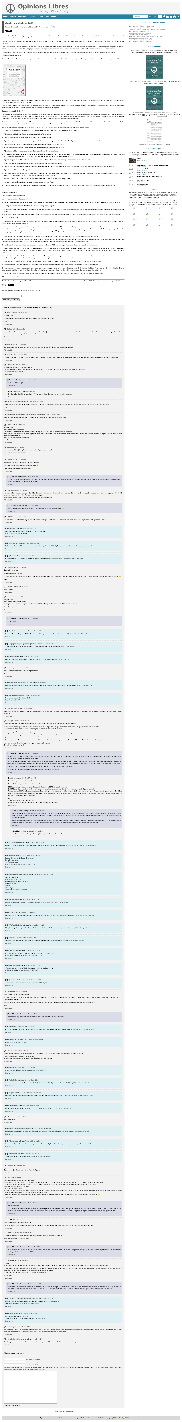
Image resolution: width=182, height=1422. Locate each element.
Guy (9, 1177)
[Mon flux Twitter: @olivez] (170, 17)
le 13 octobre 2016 (25, 1232)
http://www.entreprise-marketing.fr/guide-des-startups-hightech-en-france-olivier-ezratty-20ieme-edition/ (78, 404)
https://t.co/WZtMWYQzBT (72, 845)
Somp (10, 1260)
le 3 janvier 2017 (48, 1298)
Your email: (5, 294)
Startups (111, 281)
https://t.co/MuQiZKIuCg (49, 546)
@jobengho (13, 656)
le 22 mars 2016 (34, 543)
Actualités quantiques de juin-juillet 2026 (142, 26)
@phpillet (12, 528)
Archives (13, 16)
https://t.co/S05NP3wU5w (63, 1108)
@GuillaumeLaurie (15, 855)
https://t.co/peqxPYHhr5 (81, 1131)
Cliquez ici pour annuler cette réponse (13, 1356)
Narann (10, 1117)
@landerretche (13, 1141)
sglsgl (10, 459)
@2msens (12, 938)
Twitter (24, 528)
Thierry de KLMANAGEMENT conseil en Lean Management (26, 414)
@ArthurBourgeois (15, 631)
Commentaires (132, 1418)
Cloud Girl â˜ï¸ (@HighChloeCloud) (20, 874)
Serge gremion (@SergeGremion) (20, 644)
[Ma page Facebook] (164, 17)
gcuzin (9, 312)
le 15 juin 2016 (21, 1165)
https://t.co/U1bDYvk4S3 (86, 1029)
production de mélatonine (91, 248)
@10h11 (11, 912)
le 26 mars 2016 (27, 708)
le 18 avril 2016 (33, 1080)
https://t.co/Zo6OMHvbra (84, 685)
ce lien (38, 59)
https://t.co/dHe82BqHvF (39, 983)
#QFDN (152, 192)
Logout (140, 1418)
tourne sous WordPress (58, 1418)
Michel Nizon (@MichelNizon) (18, 682)
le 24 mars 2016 (37, 631)
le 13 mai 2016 (37, 1093)
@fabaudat (12, 1313)
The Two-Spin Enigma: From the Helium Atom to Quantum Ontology (151, 112)
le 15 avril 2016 (30, 1067)
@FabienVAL (13, 1026)
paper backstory (161, 116)
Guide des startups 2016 (19, 23)
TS (8, 1219)
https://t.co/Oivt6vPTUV (82, 1083)
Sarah (9, 447)
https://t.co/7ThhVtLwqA (61, 902)
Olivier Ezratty (93, 281)
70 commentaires (44, 27)
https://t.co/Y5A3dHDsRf (55, 558)
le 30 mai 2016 (46, 1128)
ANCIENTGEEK (13, 708)
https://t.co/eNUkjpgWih (57, 1144)
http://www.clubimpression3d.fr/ (13, 371)
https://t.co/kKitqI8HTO (88, 845)
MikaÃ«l (9, 354)
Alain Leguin (12, 1327)
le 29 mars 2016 (34, 899)
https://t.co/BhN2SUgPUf (67, 1083)
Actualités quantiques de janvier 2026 (141, 39)
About (53, 16)
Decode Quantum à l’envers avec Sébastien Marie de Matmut (147, 29)
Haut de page (106, 1418)
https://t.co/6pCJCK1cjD (12, 533)
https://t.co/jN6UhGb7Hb (51, 1301)
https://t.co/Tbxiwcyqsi (46, 902)
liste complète (150, 144)
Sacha (9, 329)
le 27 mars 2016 (32, 778)
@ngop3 (11, 1067)
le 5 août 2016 (18, 1219)
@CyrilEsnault (13, 543)
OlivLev (10, 991)
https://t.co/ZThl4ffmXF (87, 915)
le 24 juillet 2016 (20, 1177)
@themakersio (13, 1105)
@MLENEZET (13, 695)
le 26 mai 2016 (21, 1117)
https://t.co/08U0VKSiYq (39, 1070)
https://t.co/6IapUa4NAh (12, 864)
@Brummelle (13, 1154)
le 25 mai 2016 (34, 1105)
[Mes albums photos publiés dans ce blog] (160, 17)
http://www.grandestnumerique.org (54, 493)
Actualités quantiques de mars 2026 (140, 33)
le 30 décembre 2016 (22, 1260)
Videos (40, 16)
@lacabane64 (13, 899)
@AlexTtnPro (13, 1080)
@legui (11, 556)
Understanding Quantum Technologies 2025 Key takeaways (146, 81)
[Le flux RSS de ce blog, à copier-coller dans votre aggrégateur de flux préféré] (178, 17)
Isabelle (10, 567)
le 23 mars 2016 (22, 586)
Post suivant (70, 1411)
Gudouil (10, 1051)
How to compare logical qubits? (139, 34)
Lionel (9, 425)
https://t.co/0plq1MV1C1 (38, 1318)
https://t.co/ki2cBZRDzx (41, 928)
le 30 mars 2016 (35, 950)
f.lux (74, 250)
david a (9, 344)
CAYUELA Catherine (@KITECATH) (20, 1298)
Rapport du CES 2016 (78, 261)
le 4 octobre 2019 (36, 1339)
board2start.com (67, 431)
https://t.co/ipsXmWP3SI (18, 1042)
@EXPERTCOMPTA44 (16, 1039)
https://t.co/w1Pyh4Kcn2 (61, 659)
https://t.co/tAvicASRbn (77, 1095)
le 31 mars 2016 (36, 980)
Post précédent (60, 1411)
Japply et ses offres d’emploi (25, 1170)
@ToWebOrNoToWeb (16, 842)
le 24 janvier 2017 (32, 1313)
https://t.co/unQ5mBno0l (59, 915)
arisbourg (11, 668)
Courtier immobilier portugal (17, 1339)
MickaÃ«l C (11, 1232)
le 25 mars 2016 (23, 668)
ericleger (10, 721)
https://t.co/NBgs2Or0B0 (31, 1303)
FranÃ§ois (16, 391)
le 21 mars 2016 (21, 312)
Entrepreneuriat (103, 281)
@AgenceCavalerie (15, 1093)
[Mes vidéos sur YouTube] (174, 17)
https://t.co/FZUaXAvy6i (28, 864)
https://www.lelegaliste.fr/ (33, 1331)
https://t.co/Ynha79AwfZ (31, 970)
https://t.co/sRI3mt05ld (49, 1131)
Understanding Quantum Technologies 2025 (144, 50)
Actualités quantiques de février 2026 (141, 38)
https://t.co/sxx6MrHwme (42, 1156)
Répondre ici (8, 324)
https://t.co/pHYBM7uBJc (84, 928)
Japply (10, 1165)
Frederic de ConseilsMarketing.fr (17, 401)
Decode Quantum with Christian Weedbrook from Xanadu (146, 36)
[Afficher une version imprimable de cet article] (54, 27)
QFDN (133, 202)
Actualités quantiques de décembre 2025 (142, 41)
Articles (118, 1418)
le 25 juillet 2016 (33, 1203)
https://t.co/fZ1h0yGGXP (13, 879)
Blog (47, 16)
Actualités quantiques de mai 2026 (140, 28)
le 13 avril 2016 (22, 1051)
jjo (8, 597)
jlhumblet (11, 490)
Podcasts (32, 16)
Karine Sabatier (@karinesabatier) (20, 1128)
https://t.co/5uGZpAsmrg (76, 940)
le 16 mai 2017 (25, 1327)
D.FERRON (10, 364)
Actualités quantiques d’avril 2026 (140, 31)
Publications (22, 16)
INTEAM (10, 517)
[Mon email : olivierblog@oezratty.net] (155, 17)
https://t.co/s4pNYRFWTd (13, 700)
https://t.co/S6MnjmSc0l (81, 634)
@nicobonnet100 (14, 980)
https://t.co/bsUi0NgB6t (68, 646)
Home (5, 16)
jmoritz (10, 586)
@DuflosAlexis (14, 950)
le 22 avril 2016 (31, 391)
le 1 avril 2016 (32, 1014)
